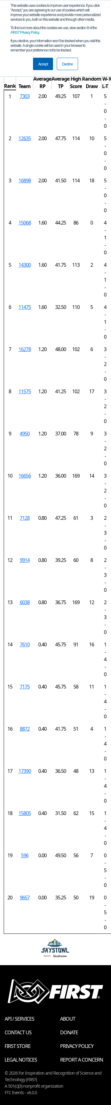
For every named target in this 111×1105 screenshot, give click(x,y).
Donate (69, 1032)
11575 (24, 391)
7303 (25, 96)
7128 (25, 518)
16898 (24, 180)
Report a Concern (81, 1059)
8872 (25, 728)
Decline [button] (67, 63)
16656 (24, 475)
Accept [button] (43, 63)
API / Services (19, 1018)
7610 (25, 644)
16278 (24, 349)
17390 (24, 771)
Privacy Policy (24, 32)
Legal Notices (21, 1059)
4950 (25, 433)
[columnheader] (10, 82)
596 (24, 855)
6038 (25, 602)
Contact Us (18, 1032)
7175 (25, 686)
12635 (24, 138)
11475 (24, 307)
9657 (25, 897)
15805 (24, 813)
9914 (25, 560)
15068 (24, 222)
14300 (24, 264)
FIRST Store (18, 1046)
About (67, 1018)
